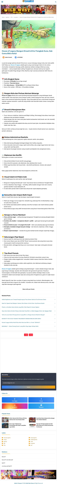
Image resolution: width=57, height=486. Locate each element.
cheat (5, 439)
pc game (33, 443)
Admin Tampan (18, 483)
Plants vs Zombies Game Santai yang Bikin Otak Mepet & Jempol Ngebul (20, 307)
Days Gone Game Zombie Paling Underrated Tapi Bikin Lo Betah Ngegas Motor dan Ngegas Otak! (27, 311)
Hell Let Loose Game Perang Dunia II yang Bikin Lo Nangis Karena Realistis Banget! (23, 314)
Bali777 (3, 463)
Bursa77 (4, 456)
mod (32, 441)
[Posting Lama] (31, 335)
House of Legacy (15, 65)
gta (4, 443)
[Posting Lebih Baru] (26, 335)
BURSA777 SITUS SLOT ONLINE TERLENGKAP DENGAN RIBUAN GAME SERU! (21, 318)
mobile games (34, 439)
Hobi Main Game (30, 483)
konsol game (34, 437)
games (5, 441)
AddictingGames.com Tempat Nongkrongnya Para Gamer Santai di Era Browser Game (24, 299)
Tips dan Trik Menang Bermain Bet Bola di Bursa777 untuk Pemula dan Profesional (44, 425)
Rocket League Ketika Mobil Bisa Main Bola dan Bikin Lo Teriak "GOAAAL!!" (21, 322)
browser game (7, 437)
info (4, 445)
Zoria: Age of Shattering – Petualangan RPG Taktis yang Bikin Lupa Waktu (17, 425)
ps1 (31, 445)
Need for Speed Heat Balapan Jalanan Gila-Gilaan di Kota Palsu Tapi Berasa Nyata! (23, 303)
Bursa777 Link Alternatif (7, 459)
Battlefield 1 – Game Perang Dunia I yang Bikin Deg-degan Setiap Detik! (20, 326)
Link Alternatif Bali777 (7, 466)
